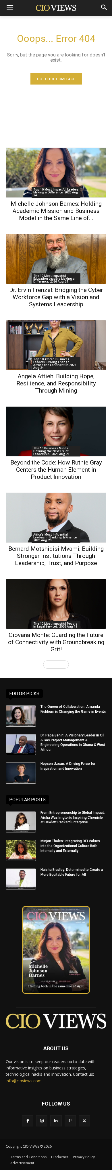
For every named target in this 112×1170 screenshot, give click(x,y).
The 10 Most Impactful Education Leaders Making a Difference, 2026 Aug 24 (54, 278)
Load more (54, 665)
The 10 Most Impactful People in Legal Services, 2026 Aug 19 (55, 625)
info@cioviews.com (24, 1080)
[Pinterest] (70, 1120)
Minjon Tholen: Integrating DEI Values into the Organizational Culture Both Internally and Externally (70, 846)
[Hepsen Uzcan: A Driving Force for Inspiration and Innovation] (21, 773)
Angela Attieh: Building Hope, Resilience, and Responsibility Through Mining (56, 383)
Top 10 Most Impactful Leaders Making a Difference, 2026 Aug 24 (56, 192)
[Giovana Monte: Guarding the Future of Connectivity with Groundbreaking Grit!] (56, 604)
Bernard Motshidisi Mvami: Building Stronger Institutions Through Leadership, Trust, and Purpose (56, 556)
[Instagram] (41, 1120)
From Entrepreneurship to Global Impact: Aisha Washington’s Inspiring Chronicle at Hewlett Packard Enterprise (72, 817)
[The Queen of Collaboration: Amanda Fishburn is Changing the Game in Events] (21, 716)
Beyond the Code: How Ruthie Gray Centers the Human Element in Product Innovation (56, 469)
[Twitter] (84, 1120)
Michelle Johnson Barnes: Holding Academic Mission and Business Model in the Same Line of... (56, 211)
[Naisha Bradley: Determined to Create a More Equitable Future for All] (21, 879)
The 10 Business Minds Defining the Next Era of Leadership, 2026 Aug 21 (51, 451)
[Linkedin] (55, 1120)
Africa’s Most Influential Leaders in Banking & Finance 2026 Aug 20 (55, 537)
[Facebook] (27, 1120)
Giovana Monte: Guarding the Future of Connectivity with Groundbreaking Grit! (56, 642)
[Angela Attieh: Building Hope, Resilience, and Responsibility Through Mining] (56, 345)
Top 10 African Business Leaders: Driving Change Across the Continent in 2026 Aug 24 (54, 363)
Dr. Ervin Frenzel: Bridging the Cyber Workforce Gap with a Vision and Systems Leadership (56, 297)
